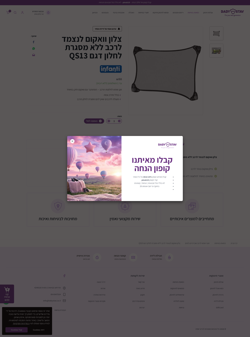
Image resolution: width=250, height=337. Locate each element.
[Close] (72, 141)
